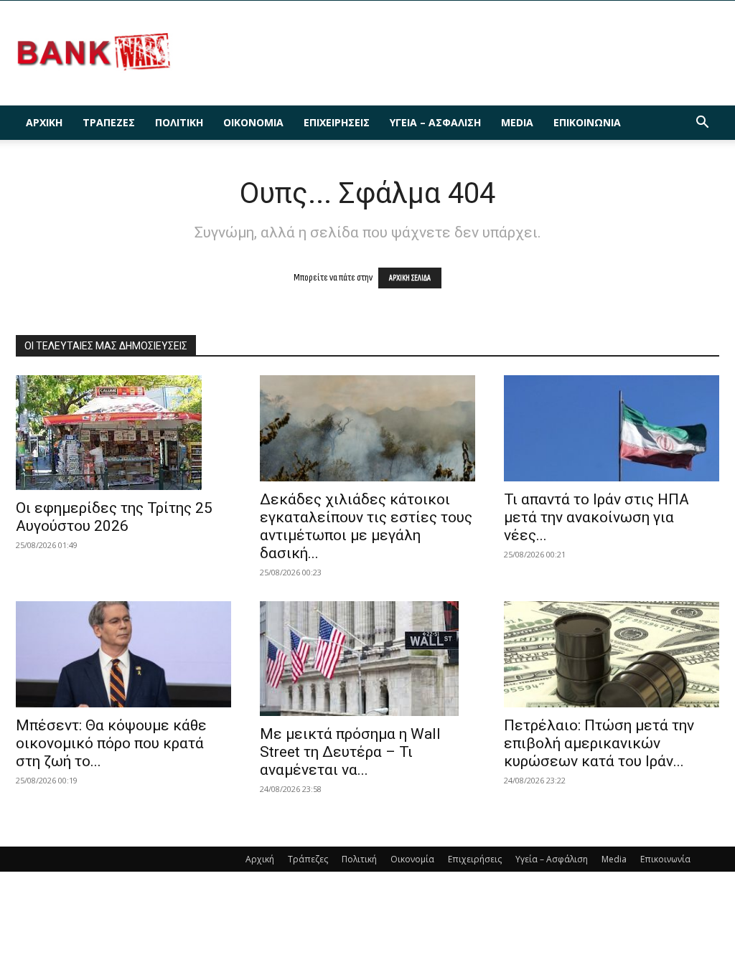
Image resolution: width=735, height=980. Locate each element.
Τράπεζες (109, 122)
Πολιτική (179, 122)
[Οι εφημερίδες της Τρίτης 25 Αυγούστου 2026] (123, 432)
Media (517, 122)
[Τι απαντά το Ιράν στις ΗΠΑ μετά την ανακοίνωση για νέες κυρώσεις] (611, 428)
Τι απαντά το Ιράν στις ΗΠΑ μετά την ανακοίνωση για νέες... (596, 517)
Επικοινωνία (587, 122)
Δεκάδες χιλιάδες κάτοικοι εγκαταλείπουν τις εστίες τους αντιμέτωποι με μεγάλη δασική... (366, 526)
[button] (702, 124)
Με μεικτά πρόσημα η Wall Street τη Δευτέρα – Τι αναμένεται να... (350, 751)
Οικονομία (253, 122)
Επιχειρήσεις (337, 122)
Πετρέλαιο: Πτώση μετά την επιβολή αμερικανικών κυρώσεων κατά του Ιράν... (599, 743)
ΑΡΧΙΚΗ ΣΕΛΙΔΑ (410, 278)
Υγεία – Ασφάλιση (435, 122)
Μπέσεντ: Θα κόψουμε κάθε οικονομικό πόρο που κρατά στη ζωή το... (111, 743)
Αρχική (44, 122)
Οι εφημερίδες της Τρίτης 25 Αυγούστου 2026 (114, 516)
